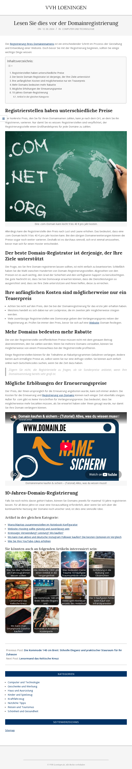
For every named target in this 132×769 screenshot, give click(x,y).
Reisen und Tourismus (21, 707)
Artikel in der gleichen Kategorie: (33, 96)
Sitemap (10, 730)
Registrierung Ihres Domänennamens (32, 43)
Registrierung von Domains (58, 395)
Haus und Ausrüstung (20, 690)
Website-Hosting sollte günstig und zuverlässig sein (38, 528)
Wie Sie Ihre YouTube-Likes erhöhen (29, 541)
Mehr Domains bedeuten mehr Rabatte (34, 84)
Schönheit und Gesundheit (23, 711)
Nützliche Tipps (17, 703)
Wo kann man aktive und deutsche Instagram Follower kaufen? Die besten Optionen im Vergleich (65, 537)
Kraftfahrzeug (16, 698)
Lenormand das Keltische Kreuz (39, 658)
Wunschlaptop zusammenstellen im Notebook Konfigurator (43, 524)
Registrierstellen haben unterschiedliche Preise (38, 72)
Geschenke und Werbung (22, 686)
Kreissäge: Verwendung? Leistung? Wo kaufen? (35, 532)
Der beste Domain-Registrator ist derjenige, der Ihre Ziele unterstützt (51, 76)
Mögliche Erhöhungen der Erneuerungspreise (37, 88)
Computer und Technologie (78, 28)
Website (94, 322)
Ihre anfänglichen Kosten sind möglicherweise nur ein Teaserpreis (49, 80)
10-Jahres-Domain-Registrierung (30, 92)
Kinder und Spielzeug (20, 694)
